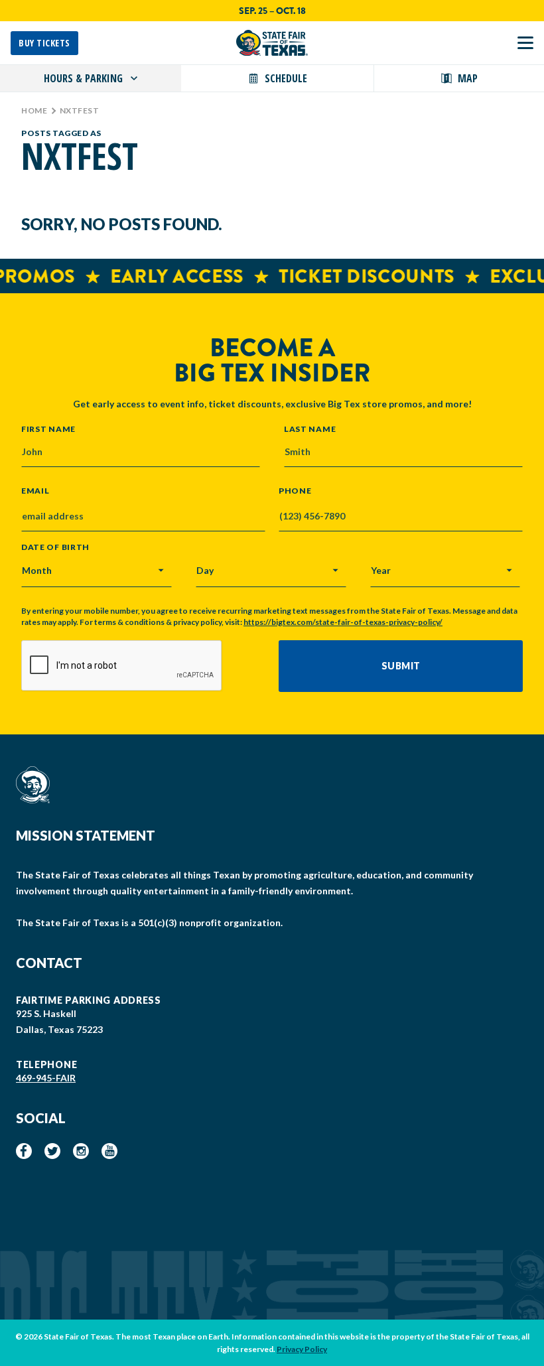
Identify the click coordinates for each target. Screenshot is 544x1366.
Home (34, 110)
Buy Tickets (44, 42)
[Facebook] (24, 1151)
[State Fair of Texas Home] (272, 43)
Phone (295, 491)
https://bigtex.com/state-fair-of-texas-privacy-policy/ (342, 622)
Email (35, 491)
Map (468, 78)
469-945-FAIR (46, 1077)
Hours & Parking (83, 78)
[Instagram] (81, 1151)
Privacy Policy (302, 1349)
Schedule (286, 78)
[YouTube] (109, 1151)
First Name (48, 428)
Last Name (310, 428)
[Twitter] (52, 1151)
